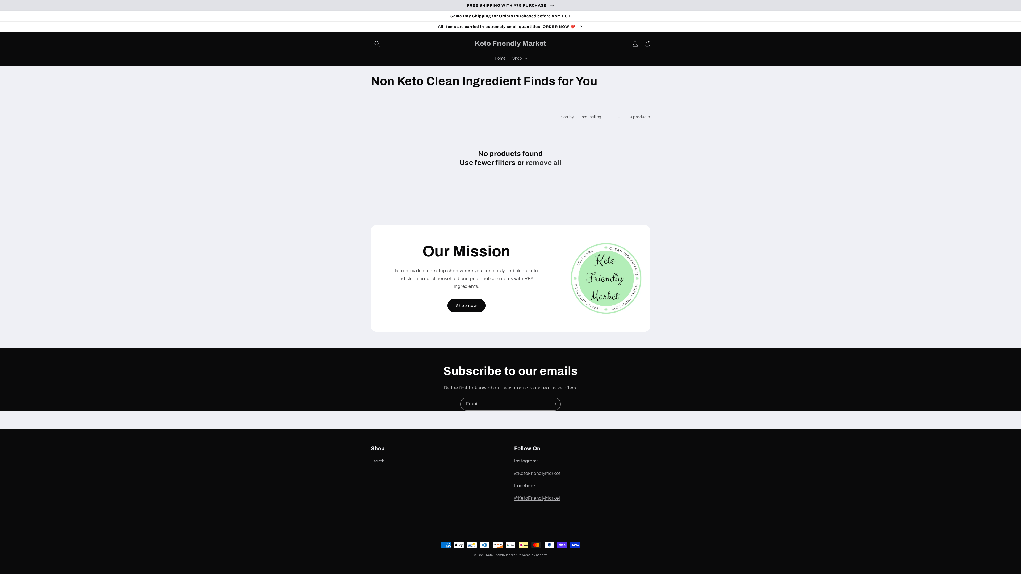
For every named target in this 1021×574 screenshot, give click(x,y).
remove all (544, 163)
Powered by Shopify (532, 555)
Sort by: (568, 117)
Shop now (466, 305)
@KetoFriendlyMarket (537, 473)
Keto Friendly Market (501, 555)
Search (377, 461)
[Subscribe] (554, 404)
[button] (377, 43)
